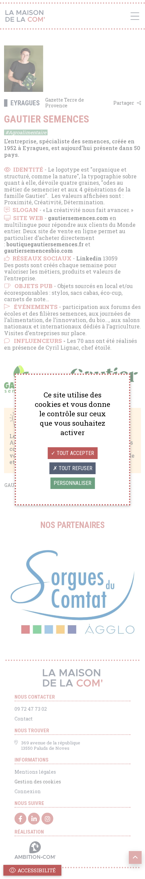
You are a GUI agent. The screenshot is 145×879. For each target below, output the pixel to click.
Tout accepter (74, 453)
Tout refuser (74, 468)
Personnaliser (72, 483)
